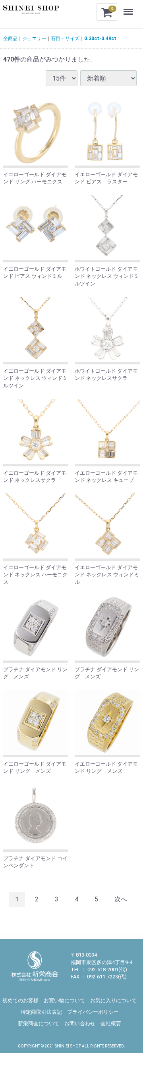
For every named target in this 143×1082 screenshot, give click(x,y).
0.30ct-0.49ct (100, 38)
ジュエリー (34, 38)
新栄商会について (38, 1023)
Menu (129, 7)
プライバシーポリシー (93, 1012)
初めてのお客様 (20, 1000)
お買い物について (64, 1000)
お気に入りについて (113, 1000)
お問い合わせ (79, 1023)
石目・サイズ (65, 38)
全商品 (10, 38)
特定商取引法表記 (41, 1012)
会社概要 (110, 1023)
